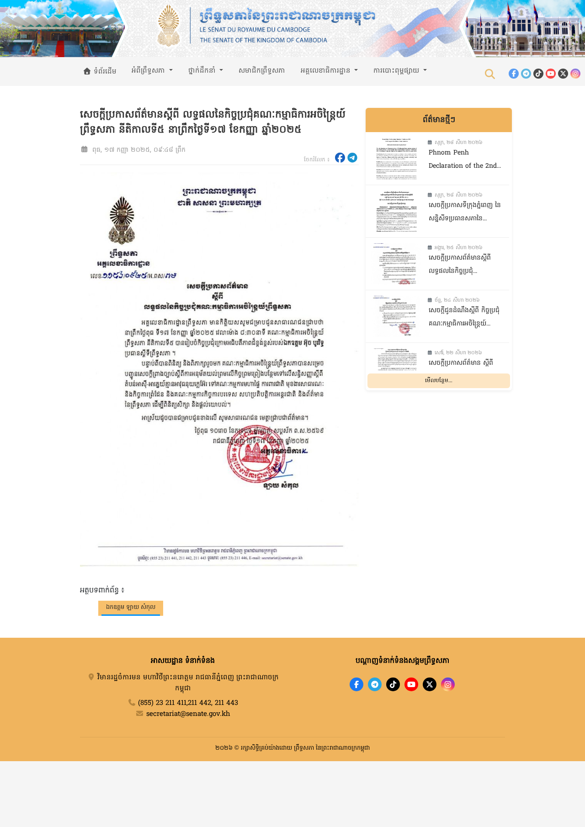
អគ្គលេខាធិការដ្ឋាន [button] (327, 71)
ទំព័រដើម (104, 72)
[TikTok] (538, 74)
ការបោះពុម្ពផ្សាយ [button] (397, 71)
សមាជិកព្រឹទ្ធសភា (262, 71)
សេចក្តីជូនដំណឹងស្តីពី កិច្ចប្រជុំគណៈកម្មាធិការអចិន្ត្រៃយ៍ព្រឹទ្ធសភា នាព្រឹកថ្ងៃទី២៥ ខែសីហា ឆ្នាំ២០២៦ (464, 318)
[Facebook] (514, 74)
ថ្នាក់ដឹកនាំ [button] (203, 71)
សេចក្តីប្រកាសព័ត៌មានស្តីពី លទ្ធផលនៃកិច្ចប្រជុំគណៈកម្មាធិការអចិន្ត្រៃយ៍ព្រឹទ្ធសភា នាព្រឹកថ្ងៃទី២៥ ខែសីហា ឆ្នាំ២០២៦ (463, 265)
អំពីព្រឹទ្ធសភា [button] (149, 71)
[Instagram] (575, 74)
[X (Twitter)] (563, 74)
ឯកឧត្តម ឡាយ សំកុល (130, 607)
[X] (429, 684)
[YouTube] (551, 74)
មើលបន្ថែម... (438, 381)
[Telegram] (526, 74)
